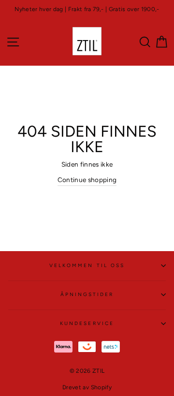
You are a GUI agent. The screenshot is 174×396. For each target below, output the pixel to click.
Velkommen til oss (87, 265)
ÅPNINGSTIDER (87, 294)
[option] (87, 9)
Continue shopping (87, 180)
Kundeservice (87, 323)
